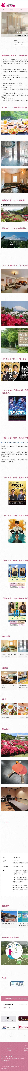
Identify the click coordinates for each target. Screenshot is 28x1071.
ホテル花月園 (6, 1056)
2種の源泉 (9, 1048)
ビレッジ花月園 (9, 1036)
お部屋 (9, 1050)
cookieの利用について (5, 1068)
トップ (9, 1045)
